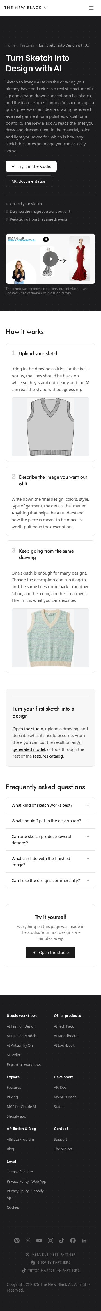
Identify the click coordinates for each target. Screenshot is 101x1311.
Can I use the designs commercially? (50, 880)
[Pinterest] (17, 1240)
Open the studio (28, 728)
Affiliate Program (20, 1139)
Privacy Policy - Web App (26, 1181)
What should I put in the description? (50, 820)
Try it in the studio (34, 166)
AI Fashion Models (21, 1035)
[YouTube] (39, 1240)
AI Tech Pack (64, 1026)
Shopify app (16, 1116)
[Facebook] (73, 1240)
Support (60, 1139)
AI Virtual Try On (20, 1045)
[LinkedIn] (84, 1240)
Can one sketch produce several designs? (50, 839)
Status (59, 1106)
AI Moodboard (66, 1035)
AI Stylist (13, 1054)
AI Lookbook (64, 1045)
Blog (10, 1148)
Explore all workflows (24, 1064)
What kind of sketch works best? (50, 805)
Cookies (13, 1207)
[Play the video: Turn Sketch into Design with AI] (50, 259)
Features (27, 45)
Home (10, 45)
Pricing (12, 1096)
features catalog (48, 756)
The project (63, 1148)
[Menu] (91, 8)
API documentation (29, 181)
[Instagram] (50, 1240)
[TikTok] (62, 1240)
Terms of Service (20, 1171)
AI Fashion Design (21, 1026)
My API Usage (65, 1096)
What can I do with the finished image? (50, 861)
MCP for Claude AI (21, 1106)
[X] (28, 1240)
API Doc (60, 1087)
